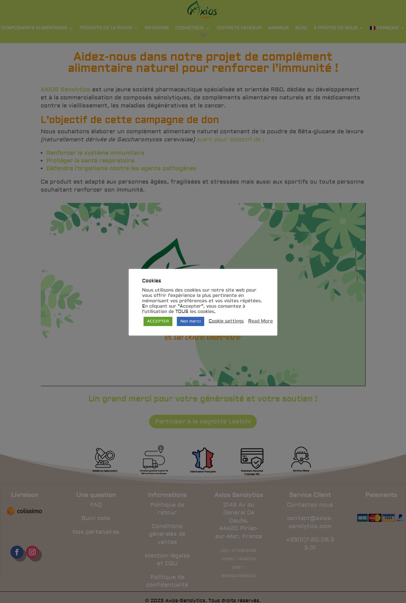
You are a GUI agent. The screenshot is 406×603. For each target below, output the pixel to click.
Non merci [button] (190, 321)
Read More (260, 321)
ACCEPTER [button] (158, 321)
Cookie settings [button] (226, 321)
